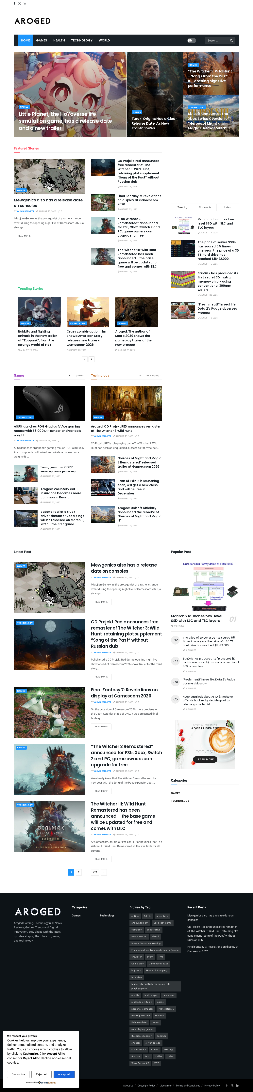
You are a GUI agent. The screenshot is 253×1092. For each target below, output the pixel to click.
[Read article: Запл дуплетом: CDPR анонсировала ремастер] (26, 473)
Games (41, 40)
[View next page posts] (91, 359)
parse (160, 1002)
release (159, 1015)
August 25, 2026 (52, 135)
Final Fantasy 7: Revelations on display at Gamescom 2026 (139, 200)
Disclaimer (166, 1085)
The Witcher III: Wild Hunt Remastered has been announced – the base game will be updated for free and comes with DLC (138, 258)
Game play (137, 963)
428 (95, 872)
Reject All (41, 1074)
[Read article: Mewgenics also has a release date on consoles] (49, 176)
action (135, 916)
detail (155, 936)
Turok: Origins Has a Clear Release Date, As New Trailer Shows (154, 123)
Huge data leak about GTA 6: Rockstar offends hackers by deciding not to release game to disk (208, 700)
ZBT (156, 1063)
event (150, 957)
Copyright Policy (146, 1085)
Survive (135, 1056)
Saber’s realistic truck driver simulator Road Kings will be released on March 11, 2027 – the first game (62, 518)
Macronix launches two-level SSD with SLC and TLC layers (217, 223)
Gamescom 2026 (158, 963)
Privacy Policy (212, 1085)
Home (25, 40)
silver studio (138, 1049)
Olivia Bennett (30, 135)
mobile (135, 995)
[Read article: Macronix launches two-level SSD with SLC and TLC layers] (205, 586)
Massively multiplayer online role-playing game (151, 986)
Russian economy (141, 1036)
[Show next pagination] (104, 872)
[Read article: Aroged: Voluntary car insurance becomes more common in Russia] (26, 495)
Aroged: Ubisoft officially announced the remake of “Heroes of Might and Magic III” (139, 514)
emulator (136, 957)
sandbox (161, 1036)
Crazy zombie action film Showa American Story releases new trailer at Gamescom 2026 (86, 338)
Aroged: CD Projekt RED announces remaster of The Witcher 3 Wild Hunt (126, 428)
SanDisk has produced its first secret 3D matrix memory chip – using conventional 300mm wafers (218, 281)
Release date (139, 1022)
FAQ (161, 957)
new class (169, 995)
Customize (18, 1074)
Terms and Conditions (188, 1085)
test (147, 1056)
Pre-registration (140, 1015)
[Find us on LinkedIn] (25, 3)
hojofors (136, 970)
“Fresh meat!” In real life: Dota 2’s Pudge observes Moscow (217, 308)
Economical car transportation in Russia (155, 950)
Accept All (64, 1074)
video (170, 1056)
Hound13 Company (157, 970)
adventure (162, 916)
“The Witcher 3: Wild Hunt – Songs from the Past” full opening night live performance (210, 78)
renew (155, 1022)
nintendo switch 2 (141, 1002)
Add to (147, 916)
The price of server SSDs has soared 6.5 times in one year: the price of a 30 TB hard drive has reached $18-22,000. (218, 250)
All (71, 375)
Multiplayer (151, 995)
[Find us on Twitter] (19, 3)
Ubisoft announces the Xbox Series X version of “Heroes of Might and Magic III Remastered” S (209, 121)
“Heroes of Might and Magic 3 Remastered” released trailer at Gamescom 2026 (139, 462)
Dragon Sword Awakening (146, 943)
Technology (82, 40)
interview (136, 977)
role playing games (142, 1029)
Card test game (163, 923)
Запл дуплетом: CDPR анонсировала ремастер (58, 469)
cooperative (153, 929)
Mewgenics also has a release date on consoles (124, 568)
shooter (135, 1043)
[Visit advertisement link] (205, 744)
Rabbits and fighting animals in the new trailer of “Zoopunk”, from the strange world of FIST (37, 338)
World (104, 40)
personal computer (142, 1009)
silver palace (152, 1043)
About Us (128, 1085)
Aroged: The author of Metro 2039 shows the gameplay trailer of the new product (133, 338)
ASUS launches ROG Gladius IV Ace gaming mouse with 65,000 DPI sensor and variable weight (47, 431)
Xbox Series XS (140, 1063)
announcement (139, 923)
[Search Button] (231, 40)
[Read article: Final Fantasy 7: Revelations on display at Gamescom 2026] (103, 202)
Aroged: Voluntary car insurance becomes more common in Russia (61, 493)
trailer (158, 1056)
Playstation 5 (166, 1009)
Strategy (169, 1049)
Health (59, 40)
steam (155, 1049)
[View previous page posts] (85, 359)
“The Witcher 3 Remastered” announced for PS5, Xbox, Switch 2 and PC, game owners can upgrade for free (139, 227)
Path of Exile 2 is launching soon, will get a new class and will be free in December (138, 487)
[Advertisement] (205, 169)
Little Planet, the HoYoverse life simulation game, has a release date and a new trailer (65, 121)
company (136, 929)
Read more (26, 236)
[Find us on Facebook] (14, 3)
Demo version (139, 936)
